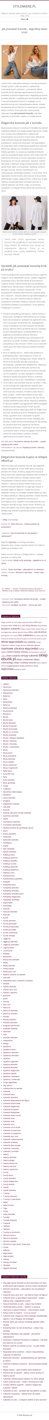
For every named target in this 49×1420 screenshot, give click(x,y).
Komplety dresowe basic (13, 893)
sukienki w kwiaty (10, 1142)
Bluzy (5, 750)
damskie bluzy (23, 632)
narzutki (6, 977)
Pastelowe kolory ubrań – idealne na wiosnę (21, 1307)
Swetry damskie (9, 1157)
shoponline (8, 1040)
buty (33, 629)
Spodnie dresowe (10, 1067)
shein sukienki (13, 655)
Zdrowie (6, 1265)
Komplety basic (9, 885)
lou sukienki (30, 641)
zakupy (6, 1259)
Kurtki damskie (9, 920)
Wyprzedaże (8, 1256)
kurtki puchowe (9, 929)
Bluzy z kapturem (10, 768)
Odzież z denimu (10, 992)
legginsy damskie (10, 941)
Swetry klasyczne (10, 1163)
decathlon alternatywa (12, 792)
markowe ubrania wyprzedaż (19, 648)
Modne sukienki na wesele (14, 974)
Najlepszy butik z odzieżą (33, 447)
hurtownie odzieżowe (12, 825)
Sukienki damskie (10, 1097)
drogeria (6, 801)
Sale (5, 1034)
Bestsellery (7, 702)
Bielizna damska (10, 708)
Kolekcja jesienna (10, 858)
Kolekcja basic (9, 855)
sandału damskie (10, 1037)
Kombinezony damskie (12, 879)
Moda (5, 962)
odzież (10, 651)
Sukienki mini (8, 1124)
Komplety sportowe (11, 899)
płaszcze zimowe (10, 1013)
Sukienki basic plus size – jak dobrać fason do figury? (25, 1295)
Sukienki (6, 1091)
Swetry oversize (9, 1166)
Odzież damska (9, 986)
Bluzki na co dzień (10, 732)
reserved (7, 1031)
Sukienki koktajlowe (11, 1112)
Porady (7, 589)
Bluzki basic (8, 720)
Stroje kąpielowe (10, 1082)
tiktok (5, 1202)
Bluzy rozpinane (10, 765)
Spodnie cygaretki (10, 1061)
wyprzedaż (7, 669)
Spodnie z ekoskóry (11, 1076)
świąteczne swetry (20, 669)
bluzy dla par (31, 625)
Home (5, 819)
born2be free (8, 774)
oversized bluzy (33, 652)
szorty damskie (9, 1178)
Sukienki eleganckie (11, 1106)
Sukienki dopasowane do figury (16, 1100)
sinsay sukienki (29, 655)
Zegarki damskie (10, 1268)
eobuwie (6, 807)
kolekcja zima (8, 873)
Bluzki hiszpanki (10, 726)
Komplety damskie (11, 888)
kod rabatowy (8, 849)
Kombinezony (9, 876)
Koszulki (6, 914)
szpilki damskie (9, 1190)
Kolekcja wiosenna (11, 870)
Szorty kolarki (8, 1184)
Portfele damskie (10, 1022)
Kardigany (7, 843)
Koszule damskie (10, 911)
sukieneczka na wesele (12, 1088)
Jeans (5, 831)
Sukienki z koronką (11, 1148)
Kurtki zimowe (9, 935)
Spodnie (6, 1058)
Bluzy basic (8, 753)
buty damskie (8, 780)
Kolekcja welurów (10, 867)
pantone (6, 995)
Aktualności (8, 693)
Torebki (6, 1217)
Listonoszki (7, 950)
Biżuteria (7, 714)
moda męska (8, 968)
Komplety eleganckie (11, 896)
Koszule (6, 908)
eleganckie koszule (26, 589)
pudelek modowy (10, 1028)
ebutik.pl (42, 631)
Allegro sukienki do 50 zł (9, 622)
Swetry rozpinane (10, 1169)
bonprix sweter (25, 629)
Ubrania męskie (9, 1241)
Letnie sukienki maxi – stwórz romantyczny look (23, 1382)
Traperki (6, 1223)
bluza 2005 (33, 622)
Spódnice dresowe (11, 1055)
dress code (33, 632)
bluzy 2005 (21, 625)
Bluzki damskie (9, 723)
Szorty (5, 1172)
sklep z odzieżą (21, 662)
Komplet (6, 882)
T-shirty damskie (10, 1196)
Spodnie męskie (9, 1073)
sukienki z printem (11, 1151)
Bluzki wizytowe (9, 735)
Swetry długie (9, 1160)
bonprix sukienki (10, 628)
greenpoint (5, 635)
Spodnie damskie (10, 1064)
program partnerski (11, 1025)
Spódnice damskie (10, 1052)
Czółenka (7, 789)
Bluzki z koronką (10, 744)
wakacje (6, 1250)
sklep (5, 520)
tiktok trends (8, 1205)
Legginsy (6, 938)
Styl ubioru (7, 1085)
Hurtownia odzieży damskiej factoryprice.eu (15, 639)
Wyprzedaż (7, 1253)
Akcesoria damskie (11, 690)
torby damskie (9, 1214)
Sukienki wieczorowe (11, 1145)
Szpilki (6, 1187)
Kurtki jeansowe (10, 923)
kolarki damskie (9, 852)
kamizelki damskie (10, 840)
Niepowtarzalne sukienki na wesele (18, 980)
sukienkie (32, 662)
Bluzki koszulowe (10, 729)
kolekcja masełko (10, 861)
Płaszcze (6, 1007)
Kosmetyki (7, 905)
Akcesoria (7, 687)
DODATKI (7, 795)
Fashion (6, 810)
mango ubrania (20, 645)
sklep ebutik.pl (40, 591)
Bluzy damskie (9, 759)
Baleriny (6, 696)
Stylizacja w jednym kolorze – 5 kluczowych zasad (23, 1310)
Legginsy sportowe (11, 944)
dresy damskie (9, 798)
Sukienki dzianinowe (11, 1103)
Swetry (6, 1154)
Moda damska (9, 965)
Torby (5, 1211)
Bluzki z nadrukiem (11, 747)
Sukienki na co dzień (11, 1127)
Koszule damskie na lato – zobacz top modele (22, 1304)
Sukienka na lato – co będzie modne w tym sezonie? (24, 1400)
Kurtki (5, 917)
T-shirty (6, 1193)
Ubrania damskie (10, 1238)
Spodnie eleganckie (11, 1070)
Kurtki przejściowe (11, 926)
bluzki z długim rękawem (13, 738)
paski (5, 998)
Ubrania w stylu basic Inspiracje (16, 1244)
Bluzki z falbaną (9, 741)
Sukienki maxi (9, 1118)
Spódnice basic (9, 1049)
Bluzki (5, 717)
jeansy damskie (9, 834)
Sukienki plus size (10, 1136)
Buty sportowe (9, 783)
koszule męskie (14, 591)
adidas (6, 684)
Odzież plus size (10, 989)
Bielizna (6, 705)
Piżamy (6, 1001)
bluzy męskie (8, 762)
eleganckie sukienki (11, 804)
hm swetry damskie (40, 635)
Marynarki (7, 956)
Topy (5, 1208)
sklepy (5, 1043)
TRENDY (6, 1226)
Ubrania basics (9, 1235)
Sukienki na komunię (12, 1130)
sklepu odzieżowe (24, 659)
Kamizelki (7, 837)
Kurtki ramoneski (10, 932)
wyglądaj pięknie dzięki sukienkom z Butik (22, 666)
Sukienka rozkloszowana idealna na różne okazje (23, 1379)
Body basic (7, 771)
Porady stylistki (9, 1019)
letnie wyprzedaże (12, 641)
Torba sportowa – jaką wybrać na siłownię (25, 569)
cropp (5, 786)
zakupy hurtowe (10, 1262)
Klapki (5, 846)
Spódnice (7, 1046)
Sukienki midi (8, 1121)
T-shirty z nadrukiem (12, 1199)
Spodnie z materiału (11, 1079)
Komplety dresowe (11, 890)
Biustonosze (8, 711)
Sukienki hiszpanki (11, 1109)
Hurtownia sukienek (11, 822)
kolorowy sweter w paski (38, 639)
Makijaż (6, 953)
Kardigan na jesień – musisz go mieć (26, 605)
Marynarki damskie (11, 959)
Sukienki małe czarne (12, 1115)
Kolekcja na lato (9, 864)
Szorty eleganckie (10, 1181)
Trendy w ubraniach (11, 1232)
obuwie (6, 983)
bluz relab (13, 625)
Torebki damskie (10, 1220)
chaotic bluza (40, 629)
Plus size (6, 1004)
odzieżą (24, 651)
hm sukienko (25, 635)
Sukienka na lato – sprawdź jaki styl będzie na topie (24, 1391)
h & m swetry (13, 635)
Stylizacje (12, 542)
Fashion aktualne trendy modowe (17, 813)
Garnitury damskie (11, 816)
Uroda (5, 1247)
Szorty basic (8, 1175)
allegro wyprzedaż (23, 622)
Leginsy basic (8, 947)
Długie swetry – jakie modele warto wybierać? (22, 1370)
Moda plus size (9, 971)
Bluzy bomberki (9, 756)
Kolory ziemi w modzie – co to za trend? (19, 1313)
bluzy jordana (42, 625)
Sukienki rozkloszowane (13, 1139)
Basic (5, 699)
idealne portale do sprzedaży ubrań (18, 828)
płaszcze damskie (10, 1010)
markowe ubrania (27, 591)
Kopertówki (8, 902)
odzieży (16, 651)
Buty (5, 777)
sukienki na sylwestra (12, 1133)
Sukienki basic (9, 1094)
